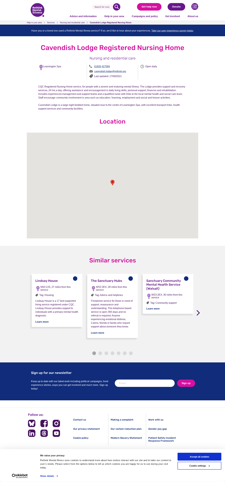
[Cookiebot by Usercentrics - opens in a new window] (19, 476)
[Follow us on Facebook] (44, 423)
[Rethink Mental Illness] (37, 10)
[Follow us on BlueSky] (32, 423)
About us (193, 16)
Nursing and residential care (72, 22)
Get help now (149, 6)
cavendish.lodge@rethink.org (110, 71)
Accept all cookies (199, 456)
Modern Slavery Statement (126, 437)
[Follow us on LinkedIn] (32, 433)
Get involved (172, 16)
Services (51, 22)
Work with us (155, 419)
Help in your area (114, 16)
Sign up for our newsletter (51, 373)
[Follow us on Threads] (44, 433)
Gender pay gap (157, 428)
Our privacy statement (86, 428)
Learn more (42, 322)
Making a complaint (122, 419)
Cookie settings (197, 465)
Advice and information (83, 16)
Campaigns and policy (145, 16)
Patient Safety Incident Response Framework (162, 439)
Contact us (79, 419)
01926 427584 (102, 66)
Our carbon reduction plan (126, 428)
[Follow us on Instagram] (56, 423)
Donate (176, 6)
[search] (116, 7)
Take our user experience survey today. (172, 30)
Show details (47, 476)
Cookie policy (80, 437)
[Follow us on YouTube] (56, 433)
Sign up (186, 383)
